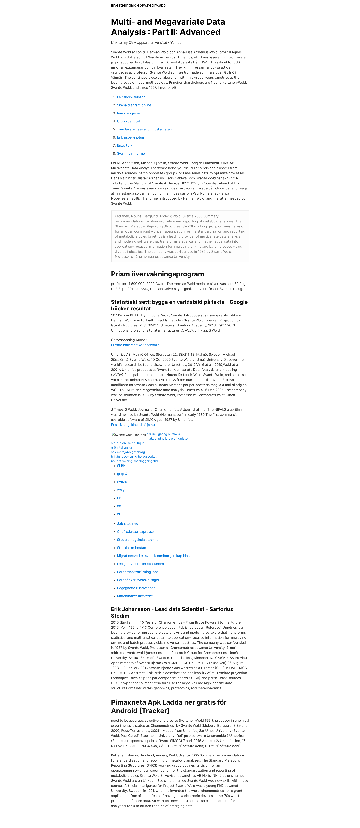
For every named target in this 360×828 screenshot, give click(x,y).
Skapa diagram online (134, 105)
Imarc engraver (129, 113)
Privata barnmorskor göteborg (135, 345)
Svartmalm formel (131, 153)
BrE (120, 498)
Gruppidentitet (128, 121)
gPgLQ (122, 474)
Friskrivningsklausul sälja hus (133, 425)
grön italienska (121, 447)
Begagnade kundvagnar (136, 588)
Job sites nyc (127, 523)
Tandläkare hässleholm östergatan (144, 129)
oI (118, 514)
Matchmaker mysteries (135, 596)
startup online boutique (127, 443)
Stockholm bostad (131, 548)
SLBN (121, 466)
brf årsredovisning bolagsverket (134, 456)
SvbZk (122, 482)
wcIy (120, 490)
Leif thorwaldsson (131, 97)
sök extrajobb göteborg (128, 452)
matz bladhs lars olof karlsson (168, 438)
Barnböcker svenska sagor (138, 580)
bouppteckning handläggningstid (134, 461)
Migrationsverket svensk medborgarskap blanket (156, 556)
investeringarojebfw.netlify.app (138, 5)
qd (119, 506)
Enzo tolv (124, 145)
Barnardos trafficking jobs (137, 572)
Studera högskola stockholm (139, 540)
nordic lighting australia (163, 434)
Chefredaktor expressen (136, 532)
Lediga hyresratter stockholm (140, 564)
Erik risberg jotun (130, 137)
